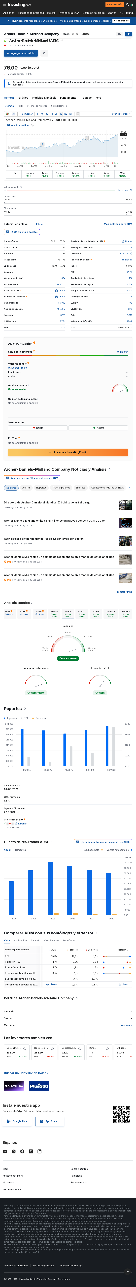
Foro (99, 97)
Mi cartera (8, 1182)
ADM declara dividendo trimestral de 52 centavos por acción (44, 538)
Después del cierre (93, 12)
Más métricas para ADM (118, 224)
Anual (7, 849)
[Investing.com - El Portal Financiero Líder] (19, 5)
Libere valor (122, 190)
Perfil (20, 106)
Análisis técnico (17, 603)
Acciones (8, 12)
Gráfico (23, 97)
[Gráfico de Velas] (7, 114)
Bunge (92, 1048)
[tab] (9, 614)
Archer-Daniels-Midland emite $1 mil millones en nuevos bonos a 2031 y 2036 (54, 520)
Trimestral (21, 849)
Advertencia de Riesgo (71, 1265)
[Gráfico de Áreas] (13, 114)
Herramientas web (13, 1189)
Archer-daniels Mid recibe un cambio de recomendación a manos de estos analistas (59, 557)
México (51, 12)
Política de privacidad (43, 1265)
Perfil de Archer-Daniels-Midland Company (39, 998)
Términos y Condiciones (16, 1265)
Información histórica (37, 106)
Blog (5, 1168)
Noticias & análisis (44, 97)
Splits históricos (59, 106)
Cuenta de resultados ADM (26, 842)
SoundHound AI (69, 1048)
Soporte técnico (79, 1182)
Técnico (86, 97)
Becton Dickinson (15, 1048)
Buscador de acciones (31, 12)
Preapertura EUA (69, 12)
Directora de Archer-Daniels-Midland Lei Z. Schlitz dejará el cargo (47, 502)
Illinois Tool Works (43, 1048)
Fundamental (68, 97)
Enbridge (121, 1048)
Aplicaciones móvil (13, 1175)
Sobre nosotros (79, 1168)
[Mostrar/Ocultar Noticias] (78, 114)
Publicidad (76, 1175)
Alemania (126, 1025)
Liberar (53, 984)
